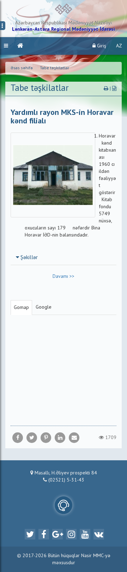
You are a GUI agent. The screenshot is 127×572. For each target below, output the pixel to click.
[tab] (63, 257)
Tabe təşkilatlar (54, 68)
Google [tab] (44, 307)
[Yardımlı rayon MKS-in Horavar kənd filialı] (74, 437)
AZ (119, 45)
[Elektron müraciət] (63, 505)
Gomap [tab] (21, 307)
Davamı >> (63, 276)
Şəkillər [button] (28, 258)
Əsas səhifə (22, 68)
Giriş (101, 45)
